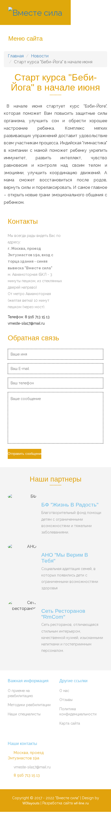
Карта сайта (69, 723)
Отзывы (66, 700)
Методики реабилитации (29, 705)
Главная (16, 56)
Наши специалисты (24, 714)
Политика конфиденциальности (78, 711)
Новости (40, 56)
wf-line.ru (81, 803)
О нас (64, 691)
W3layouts (30, 803)
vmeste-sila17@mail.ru (26, 323)
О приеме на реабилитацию (20, 693)
